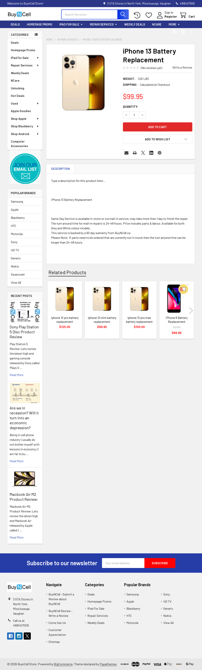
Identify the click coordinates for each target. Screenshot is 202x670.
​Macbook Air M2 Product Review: (24, 497)
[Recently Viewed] (138, 15)
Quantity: (130, 106)
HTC (13, 226)
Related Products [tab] (67, 272)
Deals (15, 24)
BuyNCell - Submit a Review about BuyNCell (61, 599)
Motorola (17, 234)
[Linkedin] (151, 152)
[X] (191, 31)
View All (16, 282)
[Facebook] (174, 31)
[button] (25, 167)
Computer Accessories (19, 144)
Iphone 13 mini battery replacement (102, 319)
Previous (50, 310)
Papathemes (108, 664)
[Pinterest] (159, 152)
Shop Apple (18, 118)
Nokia (15, 266)
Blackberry (18, 217)
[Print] (134, 152)
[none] (83, 81)
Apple (15, 209)
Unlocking (17, 88)
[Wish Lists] (149, 15)
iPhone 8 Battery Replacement (177, 319)
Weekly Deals (134, 24)
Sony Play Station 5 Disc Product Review (24, 331)
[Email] (126, 152)
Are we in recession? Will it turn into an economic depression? (24, 417)
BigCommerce (63, 664)
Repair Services (102, 24)
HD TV (15, 250)
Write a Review (182, 67)
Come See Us (57, 623)
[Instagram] (183, 31)
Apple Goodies (21, 111)
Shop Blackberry (22, 126)
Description (60, 168)
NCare (157, 24)
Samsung (17, 201)
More (172, 24)
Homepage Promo (39, 24)
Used (14, 103)
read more (16, 375)
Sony (14, 242)
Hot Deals (17, 95)
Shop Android (20, 134)
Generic (16, 258)
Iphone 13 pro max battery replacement (139, 319)
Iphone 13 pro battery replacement (65, 319)
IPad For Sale (69, 24)
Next (191, 310)
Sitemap (54, 642)
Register (171, 16)
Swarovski (18, 274)
